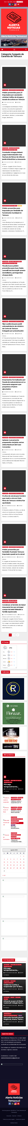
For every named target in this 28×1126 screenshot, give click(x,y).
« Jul (4, 875)
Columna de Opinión (20, 1119)
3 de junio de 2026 (9, 277)
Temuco (20, 205)
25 (7, 868)
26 (10, 868)
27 (14, 868)
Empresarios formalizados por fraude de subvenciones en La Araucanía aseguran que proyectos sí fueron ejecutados (13, 384)
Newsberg (22, 1110)
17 (4, 865)
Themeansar (14, 1112)
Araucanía (20, 797)
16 (23, 862)
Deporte (20, 807)
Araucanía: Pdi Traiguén (16, 780)
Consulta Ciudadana (16, 799)
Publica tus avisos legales (9, 1119)
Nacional (14, 1115)
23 (23, 865)
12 (10, 862)
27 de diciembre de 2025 (10, 614)
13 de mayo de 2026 (9, 333)
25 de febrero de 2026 (10, 505)
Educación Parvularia (14, 148)
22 (20, 865)
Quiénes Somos (14, 1122)
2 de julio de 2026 (9, 162)
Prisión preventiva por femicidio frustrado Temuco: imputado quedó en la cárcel (13, 552)
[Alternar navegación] (14, 50)
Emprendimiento (14, 820)
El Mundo (19, 1115)
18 (7, 865)
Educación (13, 809)
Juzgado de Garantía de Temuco (16, 90)
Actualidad (5, 90)
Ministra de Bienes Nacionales (15, 823)
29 (20, 868)
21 (17, 865)
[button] (25, 49)
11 (7, 862)
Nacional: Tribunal (15, 838)
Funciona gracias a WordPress (9, 1110)
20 (14, 865)
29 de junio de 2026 (9, 218)
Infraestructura (8, 782)
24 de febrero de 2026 (10, 557)
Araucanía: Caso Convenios (15, 261)
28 (17, 868)
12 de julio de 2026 (9, 102)
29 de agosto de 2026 (11, 1021)
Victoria (19, 809)
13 (14, 862)
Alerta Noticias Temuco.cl (14, 36)
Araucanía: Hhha (13, 600)
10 (4, 862)
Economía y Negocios (15, 834)
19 (10, 865)
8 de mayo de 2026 (9, 391)
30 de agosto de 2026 (11, 789)
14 (17, 862)
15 (20, 862)
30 (23, 868)
